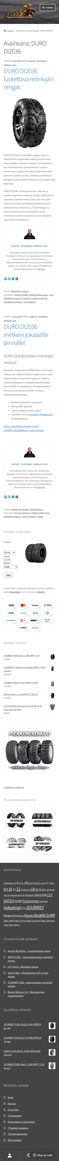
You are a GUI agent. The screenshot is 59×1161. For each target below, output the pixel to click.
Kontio (20, 915)
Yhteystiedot (15, 1140)
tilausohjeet (14, 592)
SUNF (50, 915)
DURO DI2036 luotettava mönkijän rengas (28, 79)
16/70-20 (50, 889)
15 (36, 889)
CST (49, 895)
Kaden (40, 516)
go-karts (43, 901)
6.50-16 (43, 883)
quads (40, 915)
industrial (12, 907)
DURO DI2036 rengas (38, 294)
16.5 (44, 889)
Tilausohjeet (14, 1115)
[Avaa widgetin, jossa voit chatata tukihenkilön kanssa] (42, 1155)
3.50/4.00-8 (8, 883)
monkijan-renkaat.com (40, 414)
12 (18, 889)
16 (40, 889)
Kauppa (12, 1103)
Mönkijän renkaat (20, 291)
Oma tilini (13, 1109)
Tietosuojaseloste (17, 1133)
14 (33, 889)
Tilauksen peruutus (18, 1128)
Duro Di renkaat (22, 513)
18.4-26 (6, 895)
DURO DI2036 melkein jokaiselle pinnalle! (26, 334)
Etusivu (10, 30)
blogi (10, 1097)
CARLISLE (29, 895)
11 (14, 889)
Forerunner (30, 901)
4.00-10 (21, 883)
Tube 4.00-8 (9, 920)
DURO (18, 901)
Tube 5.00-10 (20, 920)
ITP (23, 908)
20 (23, 895)
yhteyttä (41, 269)
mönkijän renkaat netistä (34, 298)
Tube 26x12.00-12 (12, 924)
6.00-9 (31, 883)
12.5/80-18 (25, 889)
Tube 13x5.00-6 (33, 920)
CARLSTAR (40, 895)
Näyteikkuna (37, 509)
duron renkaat (29, 516)
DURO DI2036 (21, 294)
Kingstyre (10, 915)
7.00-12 (51, 883)
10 (10, 889)
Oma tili (10, 1155)
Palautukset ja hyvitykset (21, 1121)
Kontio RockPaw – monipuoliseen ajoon (29, 951)
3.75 (14, 883)
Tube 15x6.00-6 (48, 920)
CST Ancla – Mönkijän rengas (23, 966)
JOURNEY (35, 907)
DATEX (9, 900)
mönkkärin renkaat (13, 302)
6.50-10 (37, 883)
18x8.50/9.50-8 (16, 895)
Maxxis (28, 915)
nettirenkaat (29, 302)
